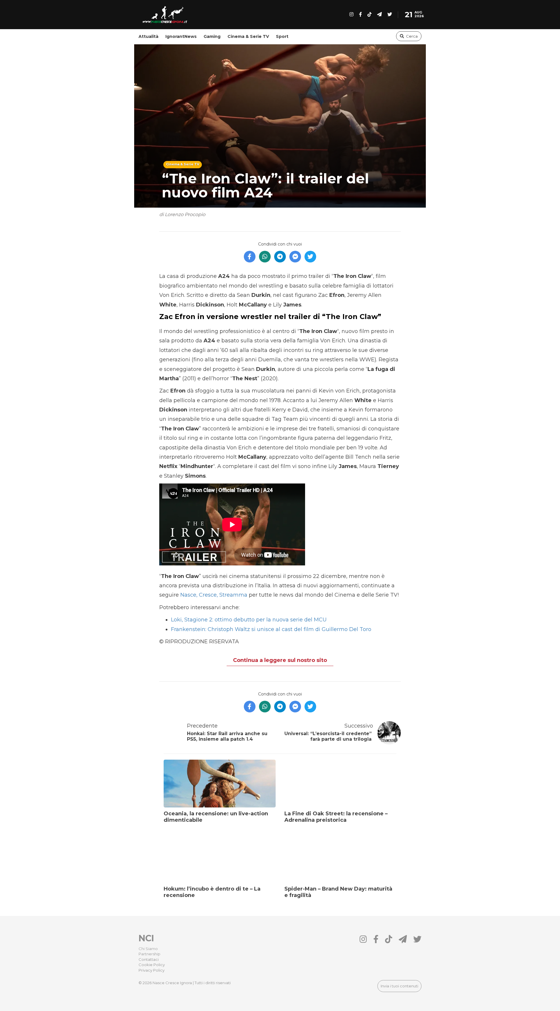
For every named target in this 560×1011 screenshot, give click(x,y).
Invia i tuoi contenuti (399, 986)
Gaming (212, 36)
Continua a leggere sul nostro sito (280, 660)
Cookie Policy (152, 964)
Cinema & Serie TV (248, 36)
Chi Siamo (148, 948)
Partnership (149, 954)
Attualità (148, 36)
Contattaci (149, 959)
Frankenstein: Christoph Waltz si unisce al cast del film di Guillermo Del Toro (271, 629)
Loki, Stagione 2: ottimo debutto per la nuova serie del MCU (249, 619)
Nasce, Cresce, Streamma (213, 595)
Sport (282, 36)
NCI (146, 938)
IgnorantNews (181, 36)
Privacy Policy (151, 970)
